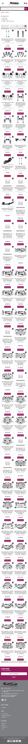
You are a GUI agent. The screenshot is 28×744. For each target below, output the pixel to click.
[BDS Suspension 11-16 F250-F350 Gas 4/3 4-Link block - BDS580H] (7, 646)
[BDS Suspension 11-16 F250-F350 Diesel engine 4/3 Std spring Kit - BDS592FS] (20, 526)
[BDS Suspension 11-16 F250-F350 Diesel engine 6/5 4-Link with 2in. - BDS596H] (7, 566)
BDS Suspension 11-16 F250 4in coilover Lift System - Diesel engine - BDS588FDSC (7, 406)
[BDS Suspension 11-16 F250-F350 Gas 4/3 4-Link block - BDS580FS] (20, 626)
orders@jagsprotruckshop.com (10, 693)
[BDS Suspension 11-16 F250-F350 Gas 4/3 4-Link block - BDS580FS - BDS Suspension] (26, 623)
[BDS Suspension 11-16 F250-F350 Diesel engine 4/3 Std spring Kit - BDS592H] (7, 547)
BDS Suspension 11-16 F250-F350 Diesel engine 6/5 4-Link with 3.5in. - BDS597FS (20, 572)
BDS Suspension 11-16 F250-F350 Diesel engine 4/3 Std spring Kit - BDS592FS (20, 532)
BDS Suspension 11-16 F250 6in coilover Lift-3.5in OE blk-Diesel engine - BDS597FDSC (7, 448)
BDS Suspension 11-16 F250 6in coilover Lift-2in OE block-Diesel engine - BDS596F (20, 406)
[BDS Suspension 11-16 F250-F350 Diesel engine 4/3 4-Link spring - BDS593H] (7, 505)
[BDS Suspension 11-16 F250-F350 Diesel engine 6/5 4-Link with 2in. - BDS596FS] (20, 547)
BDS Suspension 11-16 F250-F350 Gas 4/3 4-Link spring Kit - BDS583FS (20, 652)
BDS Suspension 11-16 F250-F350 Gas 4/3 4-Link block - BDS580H (7, 652)
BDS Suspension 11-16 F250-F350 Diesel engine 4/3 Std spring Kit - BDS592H (7, 553)
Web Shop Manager (16, 739)
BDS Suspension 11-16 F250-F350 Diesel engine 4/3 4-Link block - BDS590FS (20, 470)
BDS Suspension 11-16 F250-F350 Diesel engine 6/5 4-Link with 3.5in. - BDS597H (7, 592)
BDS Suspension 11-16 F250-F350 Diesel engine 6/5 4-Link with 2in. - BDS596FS (20, 553)
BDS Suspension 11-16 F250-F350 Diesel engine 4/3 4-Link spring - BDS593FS (20, 492)
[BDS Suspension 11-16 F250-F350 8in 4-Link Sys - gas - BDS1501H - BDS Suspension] (13, 460)
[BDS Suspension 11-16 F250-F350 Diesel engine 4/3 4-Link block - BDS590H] (7, 486)
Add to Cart (7, 414)
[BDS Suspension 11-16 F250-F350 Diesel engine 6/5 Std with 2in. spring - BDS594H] (7, 605)
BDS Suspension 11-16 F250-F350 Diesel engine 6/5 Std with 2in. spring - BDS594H (7, 612)
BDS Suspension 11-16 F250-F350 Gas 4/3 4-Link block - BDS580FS (20, 632)
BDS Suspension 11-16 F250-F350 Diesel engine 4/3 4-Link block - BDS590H (7, 492)
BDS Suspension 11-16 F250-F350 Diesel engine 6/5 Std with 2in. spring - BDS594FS (20, 592)
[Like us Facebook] (3, 700)
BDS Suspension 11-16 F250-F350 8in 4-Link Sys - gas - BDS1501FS (20, 449)
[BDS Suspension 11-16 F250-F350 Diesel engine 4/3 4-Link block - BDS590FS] (20, 463)
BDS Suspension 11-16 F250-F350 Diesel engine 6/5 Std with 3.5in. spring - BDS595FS (20, 612)
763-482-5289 (6, 688)
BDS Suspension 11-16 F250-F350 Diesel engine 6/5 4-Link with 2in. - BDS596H (7, 572)
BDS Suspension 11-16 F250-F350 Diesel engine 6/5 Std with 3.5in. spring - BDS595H (7, 632)
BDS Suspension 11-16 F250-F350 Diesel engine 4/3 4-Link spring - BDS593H (7, 511)
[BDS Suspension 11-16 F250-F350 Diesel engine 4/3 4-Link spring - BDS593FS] (20, 486)
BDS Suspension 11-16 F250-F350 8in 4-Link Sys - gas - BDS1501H (7, 471)
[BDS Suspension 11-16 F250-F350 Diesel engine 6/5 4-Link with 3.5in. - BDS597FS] (20, 566)
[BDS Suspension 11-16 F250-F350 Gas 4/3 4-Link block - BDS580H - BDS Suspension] (13, 642)
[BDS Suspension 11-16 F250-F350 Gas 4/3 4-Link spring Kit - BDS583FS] (20, 646)
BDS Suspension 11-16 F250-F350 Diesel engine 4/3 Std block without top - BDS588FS (20, 512)
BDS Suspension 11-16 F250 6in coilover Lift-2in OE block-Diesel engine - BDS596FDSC (7, 427)
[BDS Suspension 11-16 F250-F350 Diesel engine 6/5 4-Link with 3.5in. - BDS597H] (7, 586)
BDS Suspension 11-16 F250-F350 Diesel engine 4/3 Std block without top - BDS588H (7, 533)
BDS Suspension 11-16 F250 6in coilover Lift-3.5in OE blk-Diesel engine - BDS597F (20, 427)
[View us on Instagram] (5, 700)
